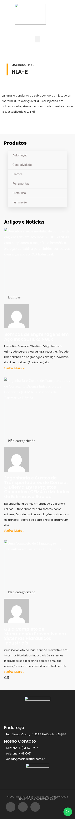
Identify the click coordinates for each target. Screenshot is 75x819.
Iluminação (19, 202)
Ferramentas (20, 183)
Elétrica (17, 174)
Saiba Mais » (14, 368)
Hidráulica (19, 193)
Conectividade (22, 165)
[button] (37, 39)
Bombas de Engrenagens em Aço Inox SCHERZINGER (36, 336)
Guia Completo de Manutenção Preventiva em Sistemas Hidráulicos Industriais (35, 636)
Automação (20, 155)
